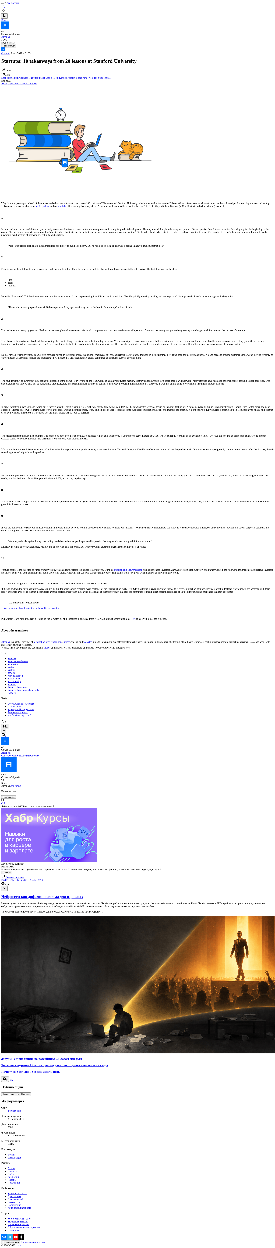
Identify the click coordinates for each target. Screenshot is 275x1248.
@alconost (15, 785)
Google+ (34, 755)
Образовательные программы (24, 1227)
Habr (19, 1245)
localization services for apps (48, 642)
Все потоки (12, 3)
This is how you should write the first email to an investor (30, 608)
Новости (12, 1171)
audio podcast (42, 206)
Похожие (25, 1094)
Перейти (7, 872)
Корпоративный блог (19, 1218)
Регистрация (14, 1157)
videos (47, 647)
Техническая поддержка (33, 1242)
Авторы (12, 1179)
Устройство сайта (17, 1193)
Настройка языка (11, 1242)
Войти (11, 1154)
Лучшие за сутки (11, 1094)
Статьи (11, 1168)
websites (87, 642)
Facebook (12, 755)
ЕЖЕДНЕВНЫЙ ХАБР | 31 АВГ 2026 (22, 880)
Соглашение (14, 1205)
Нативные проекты (18, 1224)
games (67, 642)
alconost (5, 53)
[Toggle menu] (2, 3)
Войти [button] (4, 20)
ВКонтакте (24, 755)
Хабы (11, 1174)
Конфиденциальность (19, 1207)
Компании (13, 1177)
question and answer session (128, 569)
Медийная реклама (18, 1221)
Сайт (4, 755)
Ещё (11, 1080)
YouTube (62, 206)
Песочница (14, 1182)
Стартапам (13, 1230)
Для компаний (15, 1199)
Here (133, 618)
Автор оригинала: (19, 83)
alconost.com (14, 1110)
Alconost (5, 642)
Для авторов (14, 1196)
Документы (14, 1202)
